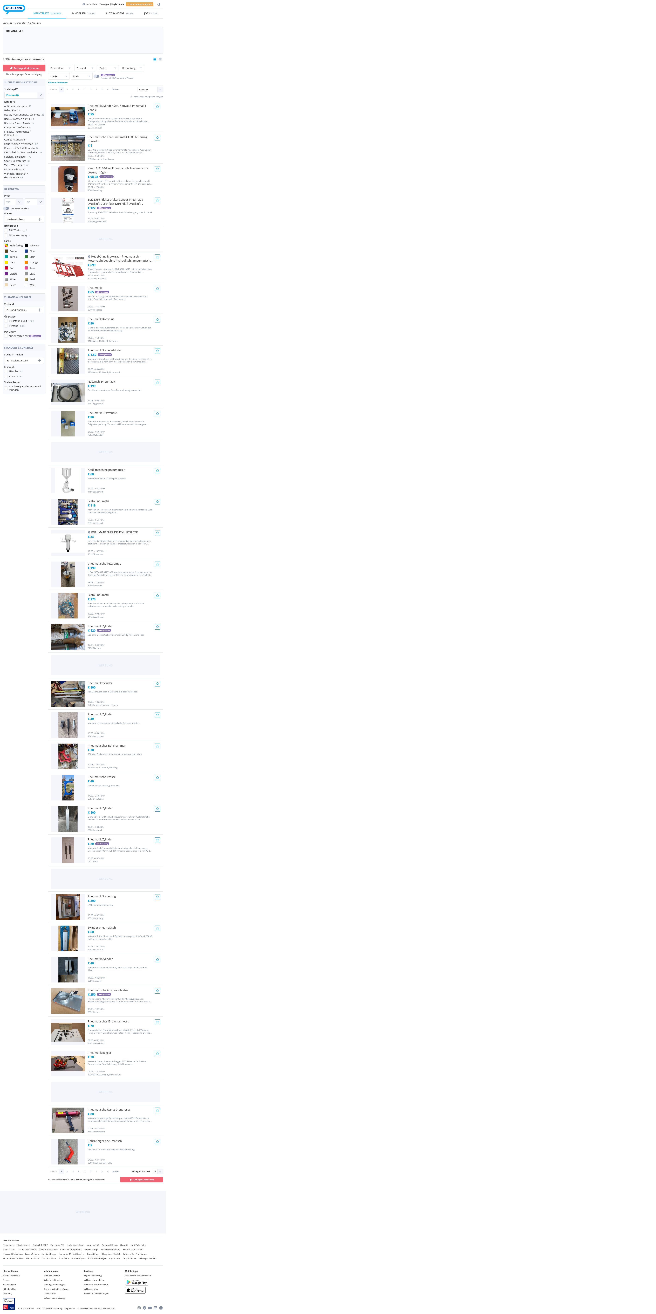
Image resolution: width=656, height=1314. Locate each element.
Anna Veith (63, 1258)
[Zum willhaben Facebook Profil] (161, 1308)
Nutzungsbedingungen (54, 1284)
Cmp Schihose (129, 1258)
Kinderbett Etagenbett (70, 1249)
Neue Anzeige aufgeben (141, 4)
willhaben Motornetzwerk (96, 1284)
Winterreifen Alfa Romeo (135, 1253)
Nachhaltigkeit (9, 1284)
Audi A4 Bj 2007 (40, 1245)
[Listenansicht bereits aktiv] (155, 59)
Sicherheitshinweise (53, 1280)
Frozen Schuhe (32, 1253)
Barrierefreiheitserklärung (56, 1289)
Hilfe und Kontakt (52, 1275)
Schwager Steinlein (148, 1258)
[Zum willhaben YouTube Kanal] (150, 1308)
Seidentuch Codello (48, 1249)
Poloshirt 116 (9, 1249)
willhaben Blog (10, 1289)
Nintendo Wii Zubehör (13, 1258)
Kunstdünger (93, 1253)
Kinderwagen (23, 1245)
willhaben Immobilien (94, 1280)
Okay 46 (124, 1245)
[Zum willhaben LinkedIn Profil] (155, 1308)
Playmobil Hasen (110, 1245)
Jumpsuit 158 (93, 1245)
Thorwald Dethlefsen (13, 1253)
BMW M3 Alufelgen (97, 1258)
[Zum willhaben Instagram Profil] (139, 1308)
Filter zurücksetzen (58, 82)
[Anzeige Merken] (157, 106)
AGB (38, 1308)
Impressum (70, 1308)
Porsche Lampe (91, 1249)
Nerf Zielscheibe (138, 1245)
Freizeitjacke (9, 1245)
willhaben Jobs (91, 1289)
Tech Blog (7, 1293)
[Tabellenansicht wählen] (160, 59)
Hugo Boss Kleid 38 (111, 1253)
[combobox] (20, 95)
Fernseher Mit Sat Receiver (72, 1253)
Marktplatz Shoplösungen (96, 1293)
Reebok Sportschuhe (132, 1249)
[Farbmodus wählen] (158, 4)
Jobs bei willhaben (11, 1275)
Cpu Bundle (114, 1258)
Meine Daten (50, 1293)
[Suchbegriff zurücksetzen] (40, 95)
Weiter (115, 89)
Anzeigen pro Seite (141, 1171)
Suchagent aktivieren (26, 68)
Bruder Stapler (78, 1258)
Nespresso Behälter (110, 1249)
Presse (6, 1280)
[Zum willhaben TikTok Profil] (144, 1308)
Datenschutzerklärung (54, 1297)
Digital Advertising (93, 1275)
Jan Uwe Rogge (49, 1253)
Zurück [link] (53, 89)
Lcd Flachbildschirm (27, 1249)
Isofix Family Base (75, 1245)
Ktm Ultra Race (49, 1258)
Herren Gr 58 (32, 1258)
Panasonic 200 (57, 1245)
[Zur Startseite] (14, 10)
